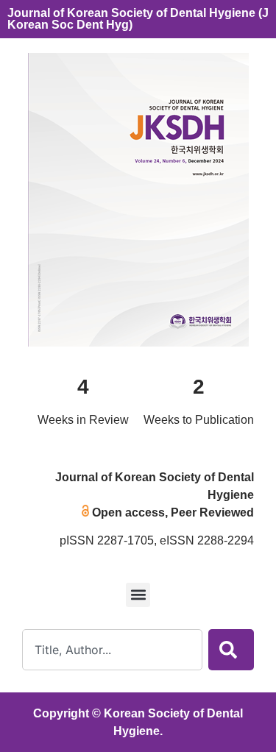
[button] (138, 595)
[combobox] (112, 649)
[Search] (231, 649)
